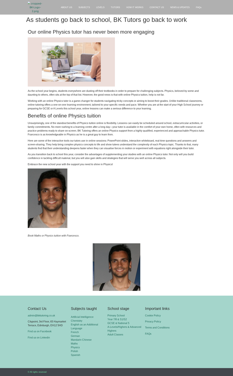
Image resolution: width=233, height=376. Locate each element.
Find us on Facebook (40, 331)
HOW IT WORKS (134, 7)
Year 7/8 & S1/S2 (117, 319)
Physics (75, 347)
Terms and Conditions (157, 327)
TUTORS (115, 7)
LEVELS (100, 7)
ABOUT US (66, 7)
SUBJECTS (84, 7)
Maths (74, 343)
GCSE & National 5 (118, 323)
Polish (74, 351)
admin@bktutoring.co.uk (41, 315)
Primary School (116, 315)
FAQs (198, 7)
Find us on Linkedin (39, 337)
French (75, 332)
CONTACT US (157, 7)
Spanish (75, 355)
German (75, 336)
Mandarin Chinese (81, 339)
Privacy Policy (153, 321)
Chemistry (76, 320)
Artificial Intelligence (82, 317)
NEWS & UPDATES (180, 7)
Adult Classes (115, 334)
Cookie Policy (153, 315)
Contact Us (37, 308)
